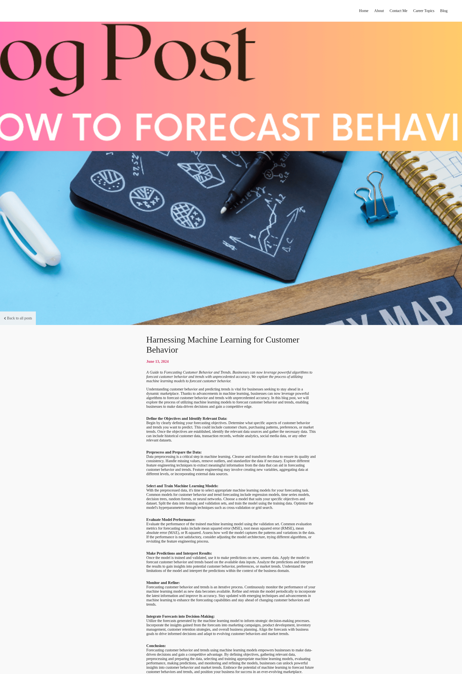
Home (363, 11)
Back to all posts (19, 318)
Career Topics (423, 11)
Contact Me (398, 11)
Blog (444, 11)
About (379, 11)
